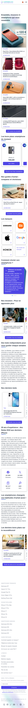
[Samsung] (7, 226)
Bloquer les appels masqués (9, 646)
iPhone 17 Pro (5, 608)
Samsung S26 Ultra (6, 624)
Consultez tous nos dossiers (14, 337)
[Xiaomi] (20, 226)
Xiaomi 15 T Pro (5, 589)
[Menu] (26, 2)
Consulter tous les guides (14, 213)
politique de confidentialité (7, 692)
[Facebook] (7, 704)
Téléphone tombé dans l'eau (9, 643)
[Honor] (7, 251)
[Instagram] (20, 704)
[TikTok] (10, 704)
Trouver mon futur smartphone (14, 171)
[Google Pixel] (20, 238)
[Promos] (23, 2)
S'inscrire (14, 687)
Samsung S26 (5, 627)
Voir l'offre (11, 163)
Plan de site (4, 670)
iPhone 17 (4, 611)
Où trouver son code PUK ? (9, 649)
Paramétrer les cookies (7, 667)
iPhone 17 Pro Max (6, 605)
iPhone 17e (4, 614)
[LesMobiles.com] (7, 2)
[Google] (4, 704)
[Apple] (7, 238)
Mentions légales (6, 659)
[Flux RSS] (24, 704)
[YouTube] (14, 704)
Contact (3, 656)
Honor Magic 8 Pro (6, 595)
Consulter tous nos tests (14, 422)
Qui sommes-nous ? (6, 673)
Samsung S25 (5, 633)
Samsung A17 (5, 586)
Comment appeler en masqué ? (10, 640)
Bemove (11, 700)
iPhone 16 (4, 617)
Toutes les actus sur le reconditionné (14, 564)
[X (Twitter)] (17, 704)
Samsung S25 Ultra (6, 630)
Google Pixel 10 (5, 592)
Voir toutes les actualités (14, 131)
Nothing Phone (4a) (6, 598)
